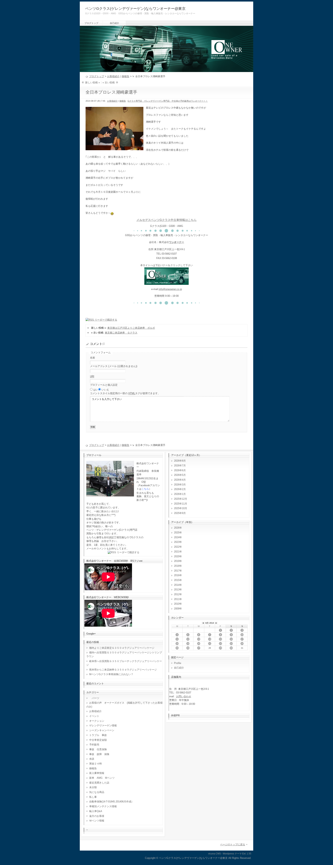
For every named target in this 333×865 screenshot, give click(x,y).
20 (199, 643)
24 (242, 643)
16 (231, 639)
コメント (125, 393)
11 (177, 639)
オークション (96, 720)
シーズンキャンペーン (101, 730)
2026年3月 (180, 484)
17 (242, 639)
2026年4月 (180, 479)
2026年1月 (180, 494)
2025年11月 (180, 503)
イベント (94, 716)
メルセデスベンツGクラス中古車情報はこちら (166, 219)
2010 (176, 603)
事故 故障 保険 (99, 754)
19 (188, 643)
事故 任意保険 (98, 749)
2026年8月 (180, 460)
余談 (91, 758)
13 (199, 639)
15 (220, 639)
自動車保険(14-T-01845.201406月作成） (111, 801)
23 (231, 643)
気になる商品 (96, 792)
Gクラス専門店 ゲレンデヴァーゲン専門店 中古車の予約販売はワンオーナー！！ (168, 101)
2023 (176, 542)
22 (220, 643)
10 (242, 635)
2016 (176, 575)
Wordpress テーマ (232, 853)
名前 (92, 357)
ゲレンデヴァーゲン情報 (103, 725)
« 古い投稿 (109, 82)
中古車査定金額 (98, 739)
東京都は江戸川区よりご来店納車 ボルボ (131, 327)
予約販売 (94, 744)
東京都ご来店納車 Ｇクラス (121, 332)
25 (177, 648)
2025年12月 (180, 498)
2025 (176, 532)
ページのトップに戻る (232, 844)
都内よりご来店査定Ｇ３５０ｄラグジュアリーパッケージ (121, 647)
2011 (176, 599)
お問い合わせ (183, 696)
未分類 (93, 787)
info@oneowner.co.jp (170, 289)
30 (231, 648)
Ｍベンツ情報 (96, 820)
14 (210, 639)
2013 (176, 589)
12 (188, 639)
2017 (176, 570)
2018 (176, 565)
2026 (176, 527)
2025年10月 (180, 508)
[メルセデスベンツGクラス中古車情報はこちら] (166, 282)
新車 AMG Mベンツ (103, 777)
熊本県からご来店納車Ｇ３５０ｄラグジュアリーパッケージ (123, 669)
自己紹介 (114, 23)
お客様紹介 (113, 76)
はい (95, 389)
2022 (176, 546)
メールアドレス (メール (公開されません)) (113, 366)
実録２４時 (95, 763)
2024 (176, 537)
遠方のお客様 (96, 816)
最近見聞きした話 (99, 782)
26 (188, 648)
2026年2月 (180, 489)
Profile (177, 663)
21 (210, 643)
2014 (176, 584)
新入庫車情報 (96, 773)
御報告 (125, 76)
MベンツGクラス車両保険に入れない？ (111, 674)
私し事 (93, 796)
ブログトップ (91, 23)
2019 (176, 561)
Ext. (244, 853)
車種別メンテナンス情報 (103, 806)
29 (220, 648)
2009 (176, 608)
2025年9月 (180, 513)
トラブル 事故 (98, 735)
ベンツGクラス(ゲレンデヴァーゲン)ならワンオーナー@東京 (135, 9)
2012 (176, 594)
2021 (176, 551)
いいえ (105, 389)
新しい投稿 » (92, 82)
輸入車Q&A (95, 811)
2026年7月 (180, 465)
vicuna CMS (214, 853)
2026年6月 (180, 470)
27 (199, 648)
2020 (176, 556)
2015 (176, 580)
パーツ (94, 698)
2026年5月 (180, 475)
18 (177, 643)
